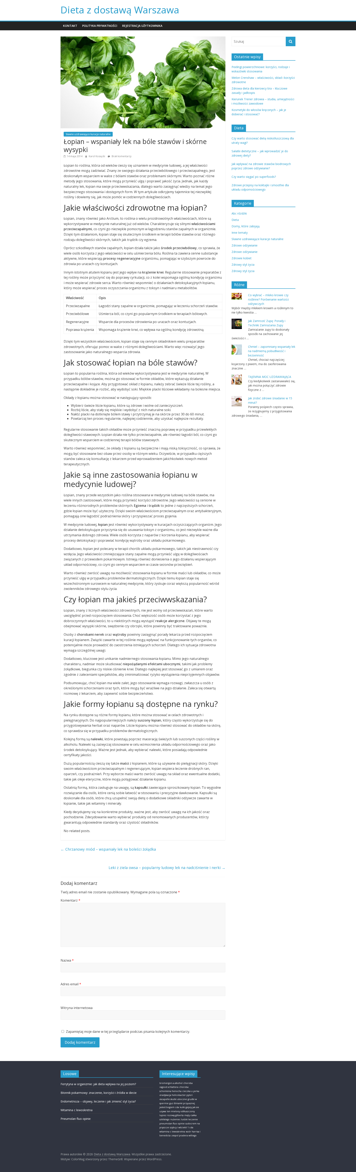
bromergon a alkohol (171, 1083)
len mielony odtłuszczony (181, 1111)
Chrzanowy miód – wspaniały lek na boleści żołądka (108, 849)
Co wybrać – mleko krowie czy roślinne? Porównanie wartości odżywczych (268, 299)
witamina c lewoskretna (172, 1131)
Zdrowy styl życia (243, 264)
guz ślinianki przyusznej (182, 1103)
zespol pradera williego (184, 1135)
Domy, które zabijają (246, 226)
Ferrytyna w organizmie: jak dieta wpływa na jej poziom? (98, 1084)
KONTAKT (70, 26)
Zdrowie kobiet (242, 258)
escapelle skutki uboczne (173, 1099)
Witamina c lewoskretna (77, 1110)
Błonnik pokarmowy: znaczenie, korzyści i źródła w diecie (99, 1093)
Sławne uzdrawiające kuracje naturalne (88, 134)
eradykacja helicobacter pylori (176, 1095)
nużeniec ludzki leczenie (184, 1119)
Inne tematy (240, 233)
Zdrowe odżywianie (245, 245)
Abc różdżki (239, 213)
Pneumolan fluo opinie (76, 1119)
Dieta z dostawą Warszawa (120, 9)
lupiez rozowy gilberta (171, 1115)
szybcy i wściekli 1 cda (181, 1127)
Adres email (71, 984)
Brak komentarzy (121, 156)
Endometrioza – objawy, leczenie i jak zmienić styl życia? (98, 1101)
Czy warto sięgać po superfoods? (254, 177)
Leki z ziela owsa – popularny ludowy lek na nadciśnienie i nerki (167, 867)
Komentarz (70, 900)
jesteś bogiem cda (169, 1107)
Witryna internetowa (77, 1008)
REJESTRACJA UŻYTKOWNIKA (142, 26)
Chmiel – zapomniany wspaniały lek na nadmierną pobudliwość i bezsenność (271, 351)
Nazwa (67, 960)
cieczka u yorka (190, 1091)
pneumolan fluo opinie (172, 1123)
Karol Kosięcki (97, 156)
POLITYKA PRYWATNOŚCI (99, 26)
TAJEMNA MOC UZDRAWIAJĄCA (269, 377)
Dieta (235, 220)
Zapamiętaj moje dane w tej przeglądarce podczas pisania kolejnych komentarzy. (128, 1031)
